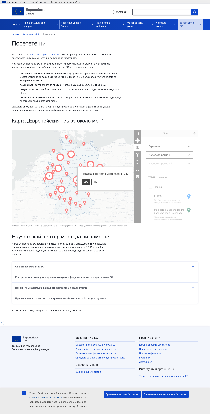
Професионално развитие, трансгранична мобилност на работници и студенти (60, 298)
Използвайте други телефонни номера (95, 349)
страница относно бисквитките (45, 397)
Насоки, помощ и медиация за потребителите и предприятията (51, 288)
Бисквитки (144, 357)
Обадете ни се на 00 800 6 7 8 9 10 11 (95, 345)
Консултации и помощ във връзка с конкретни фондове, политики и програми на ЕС (64, 277)
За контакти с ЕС (187, 24)
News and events (161, 24)
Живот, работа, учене (135, 24)
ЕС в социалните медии (88, 372)
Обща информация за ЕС (29, 266)
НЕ (95, 182)
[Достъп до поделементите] (57, 24)
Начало (17, 24)
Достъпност (145, 362)
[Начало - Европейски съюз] (29, 11)
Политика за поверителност (154, 349)
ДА (86, 182)
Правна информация (150, 353)
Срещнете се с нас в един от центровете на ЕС (100, 357)
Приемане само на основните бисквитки (165, 394)
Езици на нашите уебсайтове (154, 345)
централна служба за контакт (44, 54)
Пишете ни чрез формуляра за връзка (95, 353)
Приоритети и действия (103, 24)
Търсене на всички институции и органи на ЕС (163, 376)
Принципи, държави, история (34, 24)
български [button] (121, 12)
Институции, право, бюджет (71, 24)
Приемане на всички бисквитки (122, 394)
